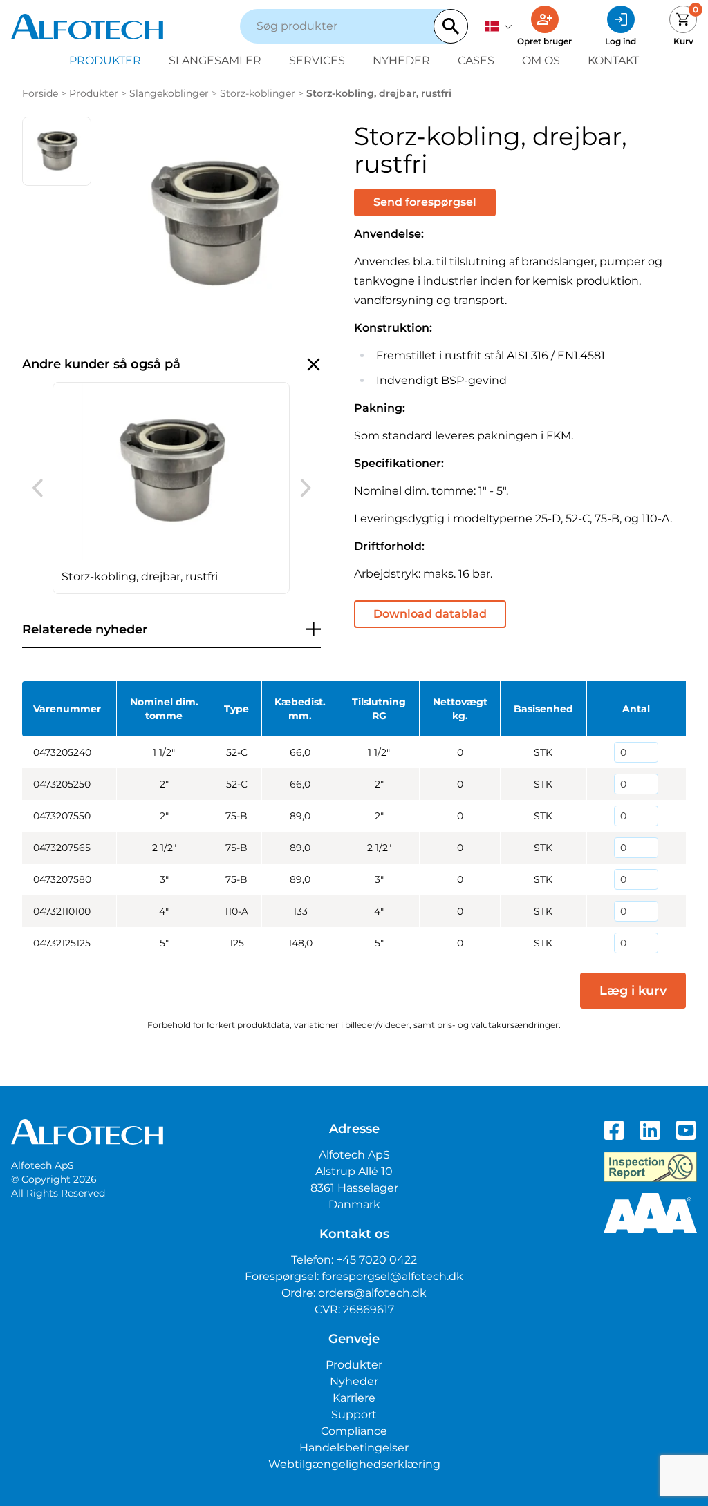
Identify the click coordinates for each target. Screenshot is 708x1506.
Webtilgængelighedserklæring (354, 1464)
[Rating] (650, 1213)
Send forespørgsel (424, 202)
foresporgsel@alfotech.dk (392, 1276)
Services (317, 60)
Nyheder (401, 60)
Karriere (354, 1397)
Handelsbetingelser (354, 1447)
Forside (40, 93)
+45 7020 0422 (376, 1259)
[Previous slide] (37, 487)
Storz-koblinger (257, 93)
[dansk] (498, 26)
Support (354, 1414)
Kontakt (613, 60)
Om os (541, 60)
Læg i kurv (633, 990)
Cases (476, 60)
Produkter (105, 60)
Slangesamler (215, 60)
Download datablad (430, 613)
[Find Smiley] (650, 1167)
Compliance (354, 1431)
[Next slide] (305, 487)
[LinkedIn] (650, 1130)
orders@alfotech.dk (372, 1292)
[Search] (451, 26)
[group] (171, 488)
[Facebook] (614, 1130)
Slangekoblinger (169, 93)
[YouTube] (686, 1130)
